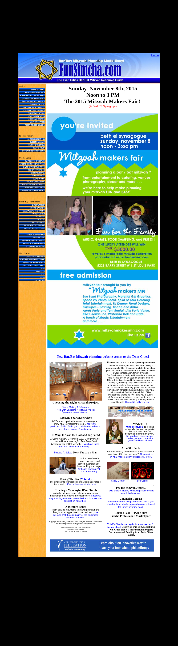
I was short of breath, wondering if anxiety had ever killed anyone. (131, 492)
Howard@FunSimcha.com (137, 402)
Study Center (117, 480)
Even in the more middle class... (82, 484)
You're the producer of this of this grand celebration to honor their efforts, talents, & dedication (75, 426)
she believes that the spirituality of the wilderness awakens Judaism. (75, 515)
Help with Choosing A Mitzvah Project (76, 410)
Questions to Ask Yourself (75, 412)
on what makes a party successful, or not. (131, 457)
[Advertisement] (89, 29)
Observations (146, 454)
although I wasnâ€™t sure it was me (89, 470)
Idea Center (142, 480)
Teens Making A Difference (75, 407)
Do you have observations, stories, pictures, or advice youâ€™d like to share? (139, 438)
